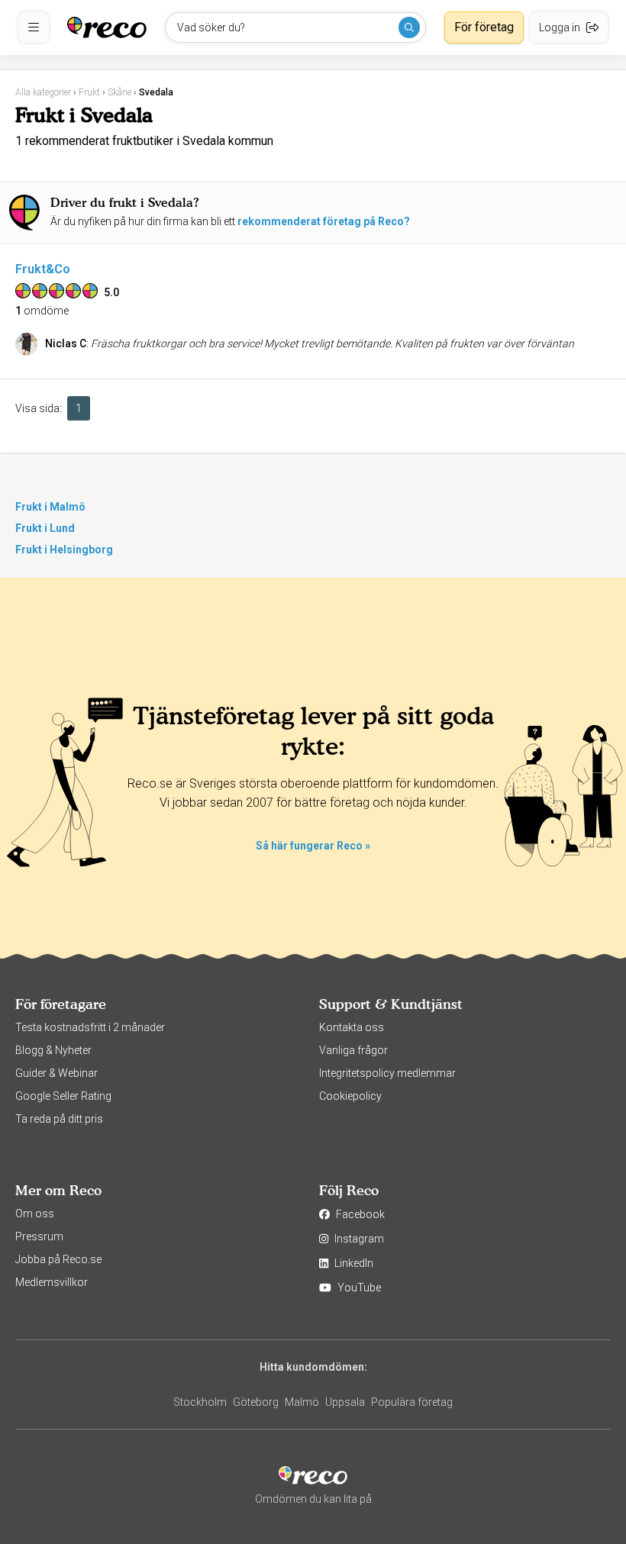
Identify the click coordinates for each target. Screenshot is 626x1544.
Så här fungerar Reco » (313, 846)
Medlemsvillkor (51, 1282)
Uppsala (345, 1402)
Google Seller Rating (63, 1096)
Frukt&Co (42, 269)
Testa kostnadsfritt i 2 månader (90, 1027)
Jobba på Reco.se (58, 1259)
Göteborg (256, 1402)
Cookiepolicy (350, 1096)
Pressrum (39, 1236)
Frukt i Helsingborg (64, 549)
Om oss (34, 1213)
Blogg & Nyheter (53, 1050)
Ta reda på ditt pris (59, 1119)
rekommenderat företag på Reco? (323, 221)
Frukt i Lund (45, 528)
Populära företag (412, 1402)
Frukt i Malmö (50, 507)
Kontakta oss (351, 1027)
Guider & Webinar (56, 1073)
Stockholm (200, 1402)
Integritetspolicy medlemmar (387, 1073)
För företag (484, 27)
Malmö (302, 1402)
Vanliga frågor (353, 1050)
